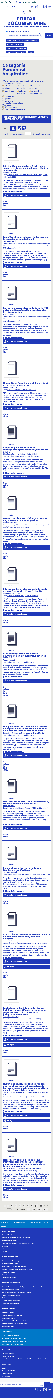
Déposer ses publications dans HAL (14, 1321)
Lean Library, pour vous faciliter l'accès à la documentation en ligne (25, 1359)
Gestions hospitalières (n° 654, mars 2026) (24, 1019)
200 (45, 1209)
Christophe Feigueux (11, 454)
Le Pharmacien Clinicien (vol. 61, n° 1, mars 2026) (26, 1097)
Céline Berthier (9, 241)
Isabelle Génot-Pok (10, 1017)
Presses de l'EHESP (8, 1371)
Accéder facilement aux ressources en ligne (17, 1269)
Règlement (5, 1246)
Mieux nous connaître (9, 1249)
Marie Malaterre (9, 523)
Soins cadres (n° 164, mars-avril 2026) (22, 1171)
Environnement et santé (10, 1289)
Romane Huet (21, 1092)
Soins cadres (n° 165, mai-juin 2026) (21, 662)
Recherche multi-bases (10, 1263)
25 (28, 1209)
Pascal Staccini (9, 660)
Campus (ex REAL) (8, 1373)
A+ (13, 6)
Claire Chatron (9, 1092)
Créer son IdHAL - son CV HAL (12, 1315)
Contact (3, 1226)
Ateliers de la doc (8, 1356)
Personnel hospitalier (11, 83)
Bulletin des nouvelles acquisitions (14, 1341)
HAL (31, 52)
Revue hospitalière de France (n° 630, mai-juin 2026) (27, 808)
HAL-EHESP (6, 1376)
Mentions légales (19, 1222)
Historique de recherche (15, 2)
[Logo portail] (26, 12)
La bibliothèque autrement (11, 1300)
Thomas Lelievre (24, 1168)
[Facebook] (40, 7)
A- (8, 6)
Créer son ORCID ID (8, 1318)
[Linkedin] (36, 7)
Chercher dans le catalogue (11, 1261)
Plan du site (5, 1222)
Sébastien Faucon (10, 1168)
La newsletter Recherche (10, 1335)
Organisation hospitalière (31, 81)
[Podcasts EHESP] (49, 7)
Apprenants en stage (9, 1240)
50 (33, 1209)
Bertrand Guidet (9, 872)
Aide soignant (11, 107)
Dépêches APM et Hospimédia (12, 1344)
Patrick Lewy (8, 314)
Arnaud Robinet (9, 806)
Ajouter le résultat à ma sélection (13, 128)
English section (7, 1298)
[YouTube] (45, 7)
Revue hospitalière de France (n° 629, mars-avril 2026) (28, 874)
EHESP (4, 1368)
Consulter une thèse (15, 52)
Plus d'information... (14, 191)
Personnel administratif (15, 109)
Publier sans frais (8, 1326)
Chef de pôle (9, 91)
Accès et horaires (8, 1235)
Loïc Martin (39, 733)
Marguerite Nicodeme (11, 593)
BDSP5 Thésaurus (10, 81)
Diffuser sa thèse (8, 1312)
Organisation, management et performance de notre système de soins (26, 1287)
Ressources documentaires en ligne (22, 40)
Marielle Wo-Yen (9, 172)
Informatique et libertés (37, 1222)
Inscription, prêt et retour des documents (16, 1237)
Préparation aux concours (11, 1295)
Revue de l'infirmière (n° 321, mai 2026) (22, 596)
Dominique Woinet (10, 733)
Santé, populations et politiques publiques (16, 1292)
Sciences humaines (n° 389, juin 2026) (21, 390)
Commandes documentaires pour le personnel (18, 1243)
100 (39, 1209)
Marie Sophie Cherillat (36, 1092)
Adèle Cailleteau (9, 387)
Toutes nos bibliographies (10, 1303)
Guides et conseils (8, 1353)
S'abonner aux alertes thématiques (14, 1338)
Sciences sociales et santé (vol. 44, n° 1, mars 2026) (27, 943)
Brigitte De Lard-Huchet (29, 454)
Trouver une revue (15, 44)
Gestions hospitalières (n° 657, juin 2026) (23, 456)
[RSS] (31, 7)
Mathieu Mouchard (26, 733)
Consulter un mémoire (16, 48)
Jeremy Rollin (8, 941)
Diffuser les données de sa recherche (14, 1323)
